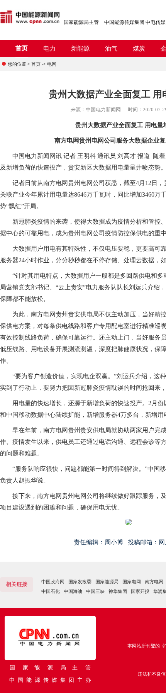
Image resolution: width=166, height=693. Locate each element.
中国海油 (73, 591)
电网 (51, 64)
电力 (49, 48)
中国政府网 (52, 581)
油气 (111, 48)
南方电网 (154, 581)
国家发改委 (79, 581)
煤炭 (139, 48)
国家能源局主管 (81, 22)
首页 (21, 48)
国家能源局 (107, 581)
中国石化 (50, 591)
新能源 (80, 48)
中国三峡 (95, 591)
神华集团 (117, 591)
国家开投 (140, 591)
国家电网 (131, 581)
